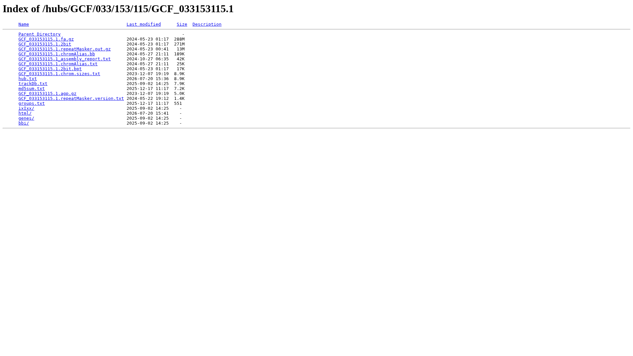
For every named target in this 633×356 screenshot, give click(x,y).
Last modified (144, 24)
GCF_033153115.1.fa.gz (46, 39)
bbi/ (23, 123)
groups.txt (31, 103)
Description (207, 24)
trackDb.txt (32, 83)
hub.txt (27, 78)
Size (182, 24)
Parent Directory (39, 34)
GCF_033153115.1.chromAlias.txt (58, 63)
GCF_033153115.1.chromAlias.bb (56, 53)
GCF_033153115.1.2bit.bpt (50, 68)
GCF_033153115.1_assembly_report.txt (64, 58)
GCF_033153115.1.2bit (44, 44)
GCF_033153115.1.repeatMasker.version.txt (71, 98)
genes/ (26, 118)
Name (23, 24)
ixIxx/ (26, 108)
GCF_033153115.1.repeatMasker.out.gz (64, 48)
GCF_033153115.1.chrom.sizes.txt (59, 73)
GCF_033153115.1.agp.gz (47, 93)
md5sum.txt (31, 88)
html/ (25, 113)
